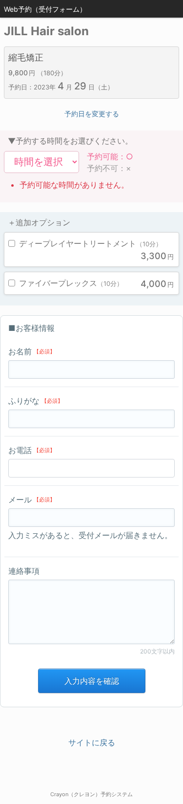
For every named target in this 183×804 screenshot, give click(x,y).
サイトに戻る (91, 742)
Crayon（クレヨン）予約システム (91, 794)
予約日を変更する (91, 113)
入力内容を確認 (91, 681)
